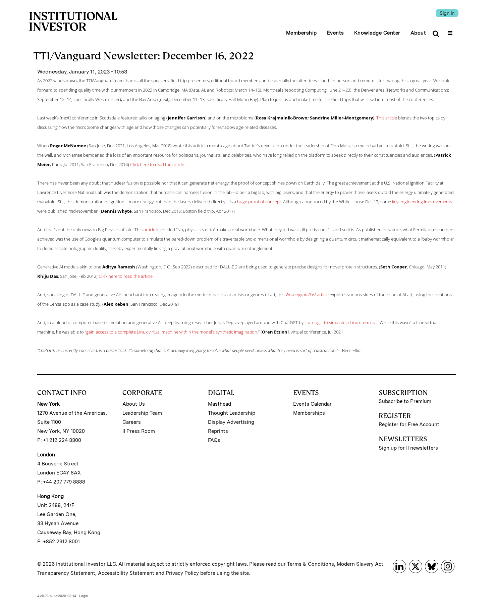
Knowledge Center (377, 33)
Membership (301, 33)
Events (335, 33)
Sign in (447, 13)
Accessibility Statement (126, 573)
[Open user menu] (451, 31)
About (418, 33)
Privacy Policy (182, 573)
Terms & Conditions (310, 564)
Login (83, 596)
